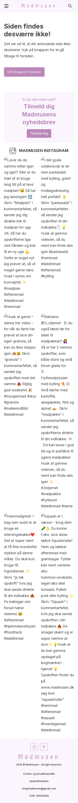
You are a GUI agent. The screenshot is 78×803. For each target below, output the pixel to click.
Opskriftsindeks (39, 781)
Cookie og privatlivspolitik (39, 773)
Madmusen (39, 6)
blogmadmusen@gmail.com (39, 788)
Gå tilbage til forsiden (24, 72)
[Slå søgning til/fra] (70, 6)
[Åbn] (6, 6)
